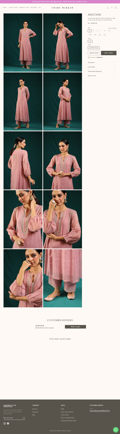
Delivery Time (92, 76)
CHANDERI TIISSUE (93, 48)
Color (89, 38)
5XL (100, 35)
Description (91, 62)
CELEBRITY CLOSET (24, 7)
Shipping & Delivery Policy (68, 421)
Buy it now (109, 53)
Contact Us (35, 412)
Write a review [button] (75, 327)
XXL (109, 31)
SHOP (4, 7)
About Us (35, 409)
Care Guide (91, 67)
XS (89, 31)
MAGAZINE (34, 7)
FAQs (62, 409)
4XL (95, 35)
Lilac (90, 41)
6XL (104, 35)
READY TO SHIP (13, 7)
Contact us (99, 57)
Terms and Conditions (67, 412)
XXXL (90, 35)
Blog (33, 415)
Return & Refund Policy (67, 418)
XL (104, 31)
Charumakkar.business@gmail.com (100, 411)
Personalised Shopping (94, 71)
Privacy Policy (65, 415)
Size (101, 28)
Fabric (89, 45)
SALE (39, 7)
